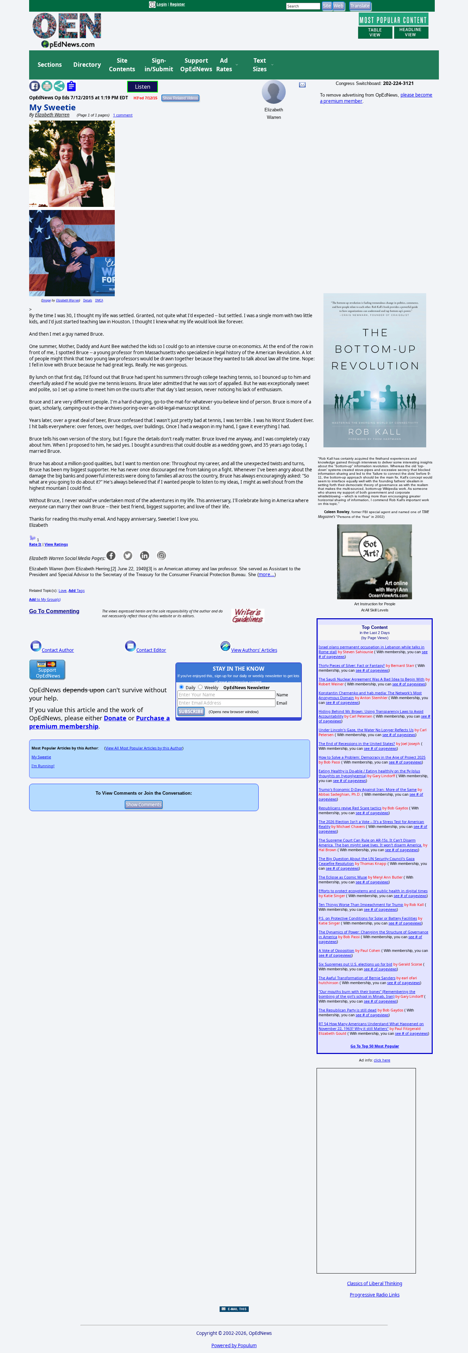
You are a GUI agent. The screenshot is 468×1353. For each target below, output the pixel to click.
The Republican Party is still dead (348, 1010)
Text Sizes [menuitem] (260, 65)
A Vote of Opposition (336, 950)
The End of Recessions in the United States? (357, 743)
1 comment (123, 115)
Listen (142, 86)
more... (266, 574)
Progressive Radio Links (374, 1295)
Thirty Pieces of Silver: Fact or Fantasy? (352, 665)
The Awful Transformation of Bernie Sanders (357, 978)
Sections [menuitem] (50, 65)
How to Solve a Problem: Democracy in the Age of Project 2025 (372, 757)
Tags (77, 590)
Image (46, 300)
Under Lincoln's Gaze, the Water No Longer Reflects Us (366, 730)
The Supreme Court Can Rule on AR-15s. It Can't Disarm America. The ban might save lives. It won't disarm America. (370, 842)
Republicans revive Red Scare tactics (350, 808)
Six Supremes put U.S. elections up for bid (355, 964)
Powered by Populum (234, 1345)
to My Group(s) (45, 599)
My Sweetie (52, 107)
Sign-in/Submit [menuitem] (158, 65)
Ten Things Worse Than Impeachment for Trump (361, 904)
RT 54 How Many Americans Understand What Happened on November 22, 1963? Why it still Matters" (371, 1026)
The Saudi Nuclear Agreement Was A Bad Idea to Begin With (371, 679)
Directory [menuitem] (86, 65)
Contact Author (58, 650)
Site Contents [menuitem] (122, 65)
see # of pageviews (372, 670)
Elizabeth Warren (67, 300)
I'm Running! (43, 766)
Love (62, 590)
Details (87, 300)
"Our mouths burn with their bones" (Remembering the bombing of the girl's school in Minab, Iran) (367, 994)
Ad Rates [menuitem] (224, 65)
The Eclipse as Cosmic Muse (343, 877)
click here (382, 1060)
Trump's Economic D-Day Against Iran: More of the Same (368, 789)
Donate (115, 718)
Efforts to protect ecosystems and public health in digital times (373, 891)
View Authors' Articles (254, 650)
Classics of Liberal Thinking (374, 1283)
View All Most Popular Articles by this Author (144, 748)
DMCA (99, 300)
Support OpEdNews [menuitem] (193, 65)
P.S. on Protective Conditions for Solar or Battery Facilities (368, 918)
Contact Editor (151, 650)
